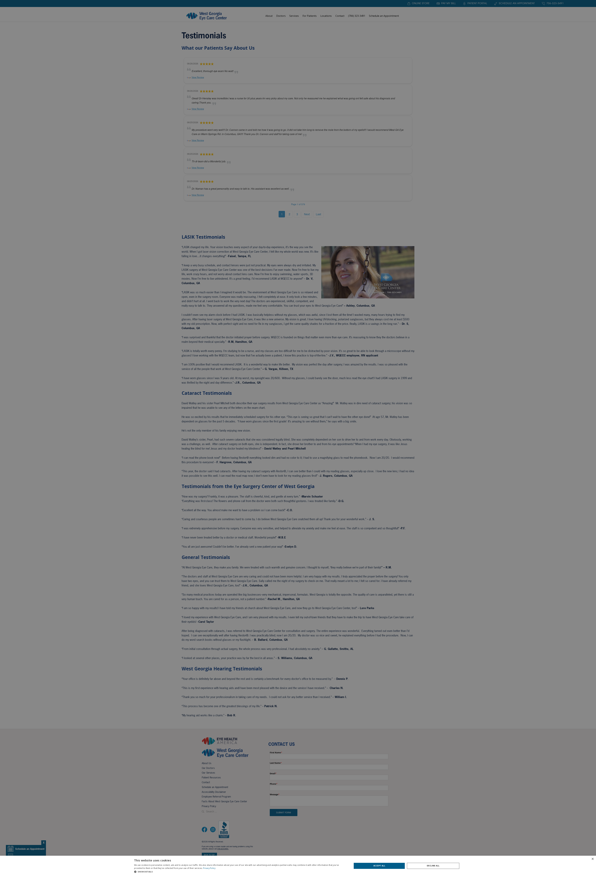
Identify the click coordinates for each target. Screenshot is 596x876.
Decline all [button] (433, 865)
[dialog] (298, 866)
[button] (240, 872)
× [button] (592, 859)
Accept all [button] (379, 865)
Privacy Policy (209, 868)
